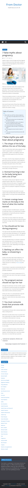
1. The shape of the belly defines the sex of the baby (15, 117)
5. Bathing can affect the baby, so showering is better (15, 127)
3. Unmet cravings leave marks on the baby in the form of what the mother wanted (15, 123)
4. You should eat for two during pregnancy (14, 125)
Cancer (2, 367)
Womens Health (4, 449)
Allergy (2, 365)
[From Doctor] (2, 42)
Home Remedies (4, 419)
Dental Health (4, 376)
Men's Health (4, 427)
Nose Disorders (4, 434)
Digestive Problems (5, 382)
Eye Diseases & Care (5, 391)
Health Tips (3, 414)
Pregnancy (5, 49)
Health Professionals (5, 412)
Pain (2, 436)
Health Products (4, 410)
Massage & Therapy (5, 421)
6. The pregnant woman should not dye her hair (14, 130)
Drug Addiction (4, 384)
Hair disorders (4, 404)
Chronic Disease (4, 373)
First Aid (3, 395)
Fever (2, 393)
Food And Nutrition (5, 397)
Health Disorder (4, 406)
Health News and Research (7, 408)
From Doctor (14, 4)
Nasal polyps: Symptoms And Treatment (15, 344)
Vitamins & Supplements (6, 447)
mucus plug (19, 262)
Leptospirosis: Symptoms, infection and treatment (12, 339)
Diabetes (3, 378)
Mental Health (4, 429)
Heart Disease (4, 416)
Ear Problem (3, 386)
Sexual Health (4, 440)
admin (11, 58)
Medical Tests (4, 423)
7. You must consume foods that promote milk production (15, 132)
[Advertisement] (14, 26)
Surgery (2, 444)
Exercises (3, 389)
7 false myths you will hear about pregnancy (13, 115)
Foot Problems (4, 399)
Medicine (3, 425)
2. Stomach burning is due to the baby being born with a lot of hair (14, 120)
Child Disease (4, 371)
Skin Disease (4, 442)
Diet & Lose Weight (5, 380)
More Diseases (4, 432)
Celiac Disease (4, 369)
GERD (2, 401)
